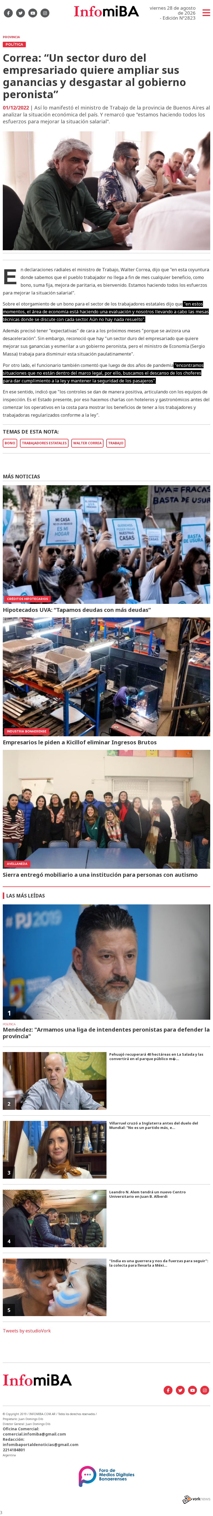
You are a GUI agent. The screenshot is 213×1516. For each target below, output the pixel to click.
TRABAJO (115, 443)
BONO (10, 443)
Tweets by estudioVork (27, 1331)
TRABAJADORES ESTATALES (44, 443)
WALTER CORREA (87, 443)
